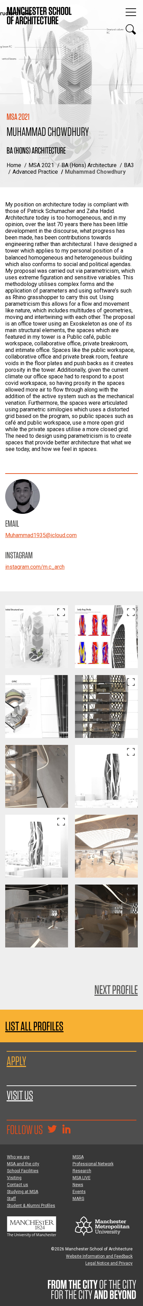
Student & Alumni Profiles (31, 1205)
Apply (16, 1060)
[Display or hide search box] (131, 29)
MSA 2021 (41, 165)
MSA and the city (23, 1163)
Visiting (14, 1177)
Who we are (18, 1157)
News (78, 1184)
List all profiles (34, 1026)
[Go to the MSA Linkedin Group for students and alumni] (66, 1130)
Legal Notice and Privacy (109, 1263)
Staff (11, 1198)
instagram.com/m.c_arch (35, 567)
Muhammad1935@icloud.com (41, 535)
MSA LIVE (82, 1177)
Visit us (20, 1095)
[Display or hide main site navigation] (131, 12)
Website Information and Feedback (99, 1256)
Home (14, 165)
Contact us (17, 1184)
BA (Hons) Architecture (89, 165)
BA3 (129, 165)
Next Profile (116, 989)
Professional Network (93, 1163)
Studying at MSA (22, 1191)
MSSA (78, 1157)
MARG (78, 1198)
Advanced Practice (35, 172)
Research (82, 1170)
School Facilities (23, 1170)
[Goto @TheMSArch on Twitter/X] (52, 1130)
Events (79, 1191)
